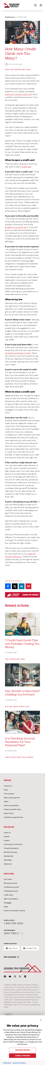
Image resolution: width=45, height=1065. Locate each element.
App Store (13, 948)
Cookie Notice (7, 1063)
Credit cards (8, 895)
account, (7, 757)
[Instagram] (15, 976)
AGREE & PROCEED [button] (22, 1056)
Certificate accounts (11, 887)
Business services (10, 883)
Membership (8, 856)
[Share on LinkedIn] (21, 586)
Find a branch (9, 794)
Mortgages (8, 903)
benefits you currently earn (16, 227)
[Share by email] (28, 586)
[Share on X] (15, 586)
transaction (30, 757)
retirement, (21, 706)
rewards (22, 659)
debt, (23, 69)
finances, (19, 757)
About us (7, 832)
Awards (6, 836)
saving (27, 706)
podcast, (15, 706)
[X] (20, 976)
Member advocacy (10, 852)
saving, (24, 757)
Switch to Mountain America (14, 910)
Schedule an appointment (13, 817)
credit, (12, 69)
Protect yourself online (12, 809)
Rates (6, 907)
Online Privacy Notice (19, 1063)
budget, (7, 69)
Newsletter (8, 860)
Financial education (11, 848)
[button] (40, 5)
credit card (26, 166)
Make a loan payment (12, 798)
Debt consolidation (11, 899)
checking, (13, 757)
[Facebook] (5, 976)
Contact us (8, 786)
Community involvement (13, 844)
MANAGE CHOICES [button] (22, 1050)
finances (28, 69)
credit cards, (17, 69)
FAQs (6, 790)
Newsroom (8, 864)
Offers (6, 801)
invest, (10, 706)
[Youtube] (10, 976)
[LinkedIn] (25, 976)
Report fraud (8, 813)
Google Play (31, 948)
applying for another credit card (18, 94)
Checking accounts (11, 891)
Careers (6, 840)
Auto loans (8, 879)
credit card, (12, 659)
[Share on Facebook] (8, 586)
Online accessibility (11, 805)
